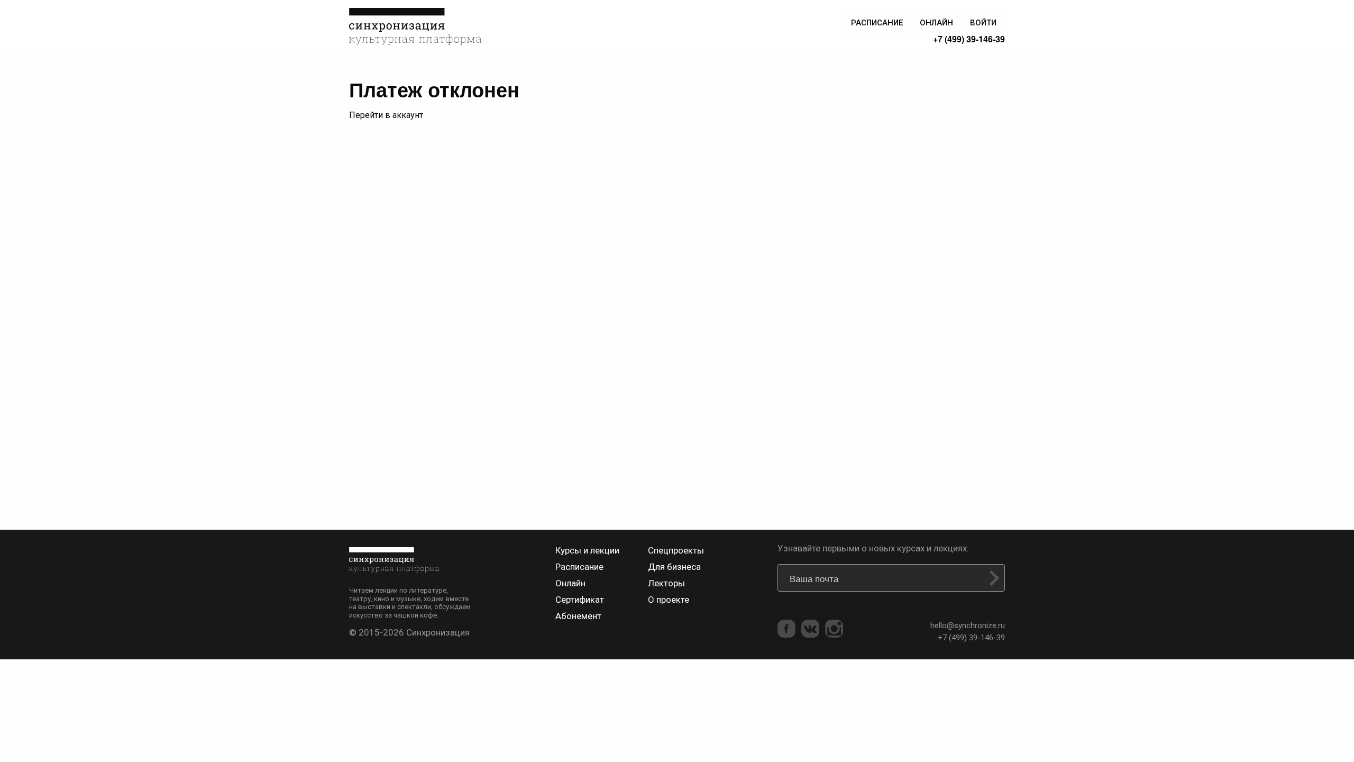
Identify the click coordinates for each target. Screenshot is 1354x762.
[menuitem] (877, 20)
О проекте (668, 599)
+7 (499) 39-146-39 (969, 39)
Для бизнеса (674, 566)
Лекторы (666, 583)
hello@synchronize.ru (967, 625)
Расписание (579, 566)
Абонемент (578, 616)
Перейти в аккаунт (386, 115)
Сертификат (579, 599)
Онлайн (570, 583)
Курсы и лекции (587, 550)
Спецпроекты (676, 550)
